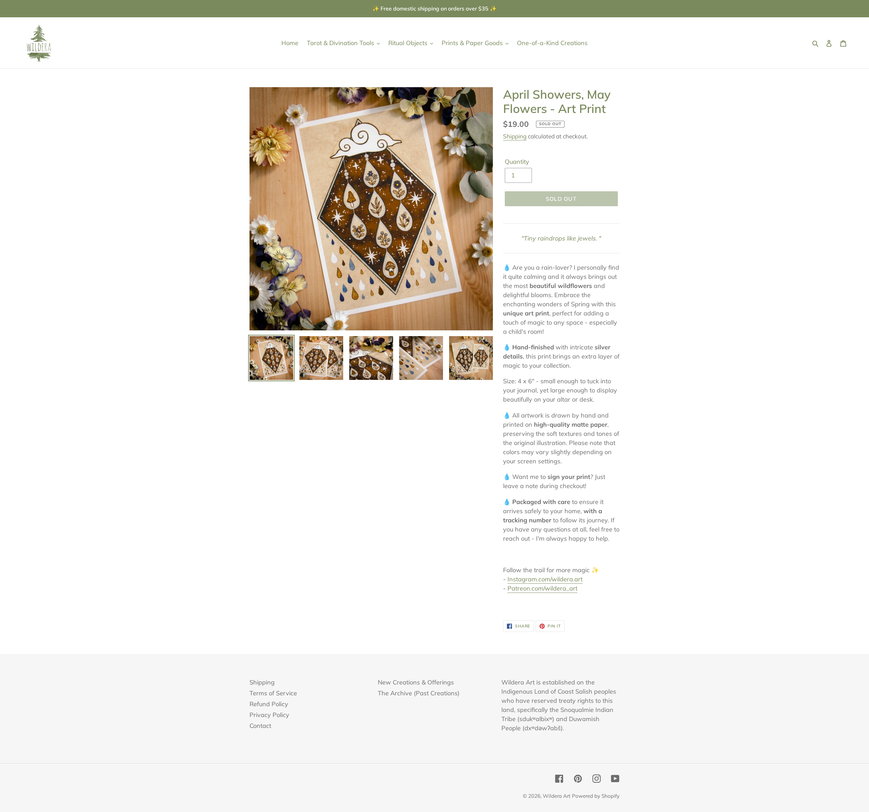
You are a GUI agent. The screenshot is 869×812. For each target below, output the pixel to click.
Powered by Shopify (596, 796)
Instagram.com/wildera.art (545, 579)
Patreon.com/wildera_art (542, 588)
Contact (260, 726)
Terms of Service (273, 693)
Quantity (517, 162)
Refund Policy (268, 704)
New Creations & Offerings (416, 682)
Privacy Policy (269, 715)
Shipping (514, 136)
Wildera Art (556, 796)
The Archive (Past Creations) (419, 693)
